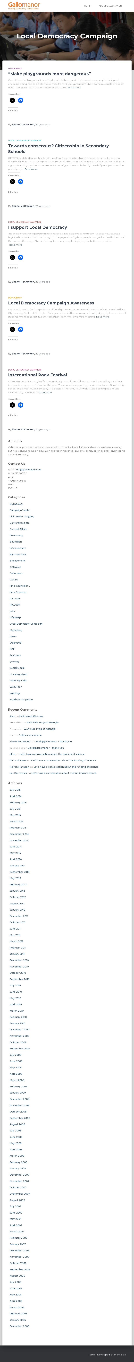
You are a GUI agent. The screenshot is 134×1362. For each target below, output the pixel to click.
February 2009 (18, 1086)
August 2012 (17, 903)
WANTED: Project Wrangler (43, 722)
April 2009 (16, 1073)
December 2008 (19, 1099)
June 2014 (16, 846)
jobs (12, 611)
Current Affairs (18, 529)
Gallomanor (16, 573)
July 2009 (15, 1054)
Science (14, 661)
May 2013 (15, 878)
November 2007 (19, 1181)
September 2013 (19, 872)
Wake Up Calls (18, 680)
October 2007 (18, 1187)
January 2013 (17, 890)
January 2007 (18, 1244)
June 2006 (16, 1288)
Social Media (17, 667)
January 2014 (17, 865)
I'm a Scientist (18, 592)
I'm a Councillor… (20, 585)
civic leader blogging (22, 516)
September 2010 (20, 979)
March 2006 (17, 1307)
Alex (12, 716)
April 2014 (16, 859)
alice (12, 754)
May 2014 (15, 853)
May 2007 (16, 1218)
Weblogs (15, 693)
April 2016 (16, 796)
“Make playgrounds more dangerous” (49, 73)
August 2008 (17, 1124)
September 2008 (20, 1118)
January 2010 (17, 1023)
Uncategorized (18, 674)
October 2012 (18, 897)
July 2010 (15, 985)
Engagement (17, 560)
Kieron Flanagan (19, 766)
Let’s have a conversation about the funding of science (52, 754)
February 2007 (18, 1237)
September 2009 (20, 1048)
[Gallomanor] (24, 6)
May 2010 (15, 998)
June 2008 (16, 1137)
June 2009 (16, 1061)
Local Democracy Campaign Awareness (51, 303)
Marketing (16, 630)
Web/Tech (16, 686)
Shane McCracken (20, 741)
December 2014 (19, 834)
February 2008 (18, 1162)
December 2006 (19, 1250)
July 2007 (15, 1206)
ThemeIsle (120, 1354)
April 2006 (16, 1301)
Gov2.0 (14, 579)
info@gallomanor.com (28, 469)
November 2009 (19, 1035)
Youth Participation (21, 699)
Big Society (16, 503)
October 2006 (18, 1263)
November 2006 (19, 1256)
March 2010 (17, 1010)
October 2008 (18, 1111)
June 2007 (16, 1212)
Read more (74, 87)
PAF (12, 648)
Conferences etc (19, 522)
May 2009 (16, 1067)
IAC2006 (15, 598)
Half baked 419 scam (31, 716)
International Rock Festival (37, 374)
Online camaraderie (30, 735)
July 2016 (15, 789)
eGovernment (18, 548)
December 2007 (19, 1174)
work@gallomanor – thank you (54, 741)
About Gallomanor (110, 6)
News (13, 636)
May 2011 (15, 935)
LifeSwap (15, 617)
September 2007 (20, 1193)
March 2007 (17, 1231)
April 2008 (16, 1149)
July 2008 (15, 1130)
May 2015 (15, 815)
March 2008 (17, 1155)
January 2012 (17, 909)
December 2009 (19, 1029)
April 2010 (16, 1004)
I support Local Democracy (37, 227)
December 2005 (19, 1326)
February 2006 (18, 1313)
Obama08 (15, 642)
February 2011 (18, 947)
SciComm (15, 655)
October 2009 (18, 1042)
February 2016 (18, 802)
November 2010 (19, 966)
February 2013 (18, 884)
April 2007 (16, 1225)
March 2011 (16, 941)
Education (16, 541)
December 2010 (19, 960)
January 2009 (18, 1092)
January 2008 (18, 1168)
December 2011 (19, 916)
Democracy (15, 68)
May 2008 (16, 1143)
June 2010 (16, 991)
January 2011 (17, 953)
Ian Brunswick (18, 773)
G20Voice (15, 567)
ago (42, 124)
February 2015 (18, 827)
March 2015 (16, 821)
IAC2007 (15, 604)
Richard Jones (18, 760)
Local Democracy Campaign (24, 140)
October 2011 (17, 922)
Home (87, 6)
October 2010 (18, 972)
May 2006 (16, 1294)
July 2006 (15, 1282)
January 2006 (18, 1320)
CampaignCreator (20, 510)
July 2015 (15, 808)
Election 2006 (18, 554)
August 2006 (17, 1275)
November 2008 (19, 1105)
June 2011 (15, 928)
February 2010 (18, 1017)
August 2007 (17, 1200)
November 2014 (19, 840)
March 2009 (17, 1080)
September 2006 (20, 1269)
